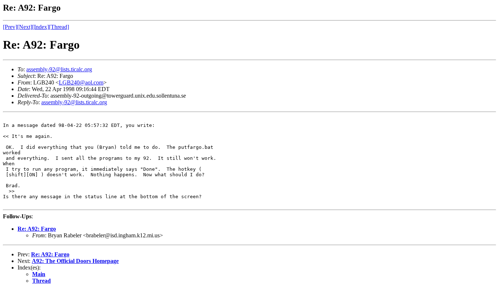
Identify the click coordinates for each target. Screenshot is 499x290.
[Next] (24, 27)
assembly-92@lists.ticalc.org (59, 69)
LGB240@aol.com (81, 82)
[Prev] (10, 27)
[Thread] (59, 27)
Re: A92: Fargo (37, 229)
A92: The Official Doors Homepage (75, 261)
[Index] (40, 27)
